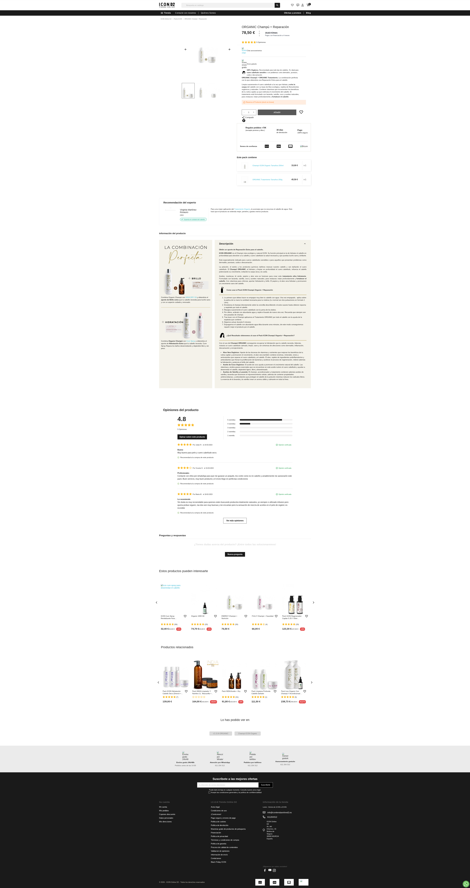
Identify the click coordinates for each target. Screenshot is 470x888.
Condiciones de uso (219, 811)
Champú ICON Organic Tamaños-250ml (268, 165)
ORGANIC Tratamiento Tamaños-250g (267, 180)
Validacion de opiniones (220, 851)
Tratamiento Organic (242, 209)
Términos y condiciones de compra (225, 840)
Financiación (216, 833)
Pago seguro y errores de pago (223, 818)
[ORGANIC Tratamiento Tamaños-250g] (245, 179)
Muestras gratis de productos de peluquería (228, 829)
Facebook (265, 870)
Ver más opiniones (235, 521)
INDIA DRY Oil (191, 297)
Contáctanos (216, 858)
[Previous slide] (185, 50)
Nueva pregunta (235, 554)
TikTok (278, 870)
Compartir (243, 120)
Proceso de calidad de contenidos (224, 847)
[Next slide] (230, 50)
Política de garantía (218, 844)
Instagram (274, 870)
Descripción (262, 243)
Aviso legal (215, 807)
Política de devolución (219, 825)
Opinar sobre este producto (192, 437)
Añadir (277, 112)
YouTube (269, 870)
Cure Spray (190, 341)
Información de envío (219, 855)
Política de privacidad (219, 836)
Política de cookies (218, 822)
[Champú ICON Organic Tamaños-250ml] (245, 165)
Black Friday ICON (218, 862)
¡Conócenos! (216, 814)
